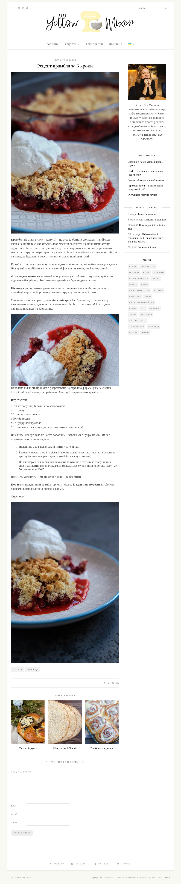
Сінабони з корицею (102, 748)
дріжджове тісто (139, 290)
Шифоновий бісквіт (65, 748)
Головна (53, 44)
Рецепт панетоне (147, 214)
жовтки (158, 290)
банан (133, 266)
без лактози (148, 266)
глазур (133, 284)
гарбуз (156, 278)
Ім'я (13, 806)
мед (143, 308)
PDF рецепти (94, 44)
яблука (133, 332)
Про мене (115, 44)
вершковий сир (138, 278)
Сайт (14, 822)
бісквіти (159, 272)
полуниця (32, 669)
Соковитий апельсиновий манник (146, 180)
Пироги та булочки (64, 59)
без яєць (17, 669)
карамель (135, 296)
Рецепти (71, 44)
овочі (132, 314)
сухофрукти (136, 326)
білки (146, 272)
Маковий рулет (28, 748)
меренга (154, 308)
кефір (148, 296)
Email (14, 814)
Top (166, 877)
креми (133, 308)
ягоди (145, 332)
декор (144, 284)
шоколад (153, 326)
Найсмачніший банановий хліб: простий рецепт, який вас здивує (145, 237)
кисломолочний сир (141, 302)
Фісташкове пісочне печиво (142, 194)
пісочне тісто (137, 320)
